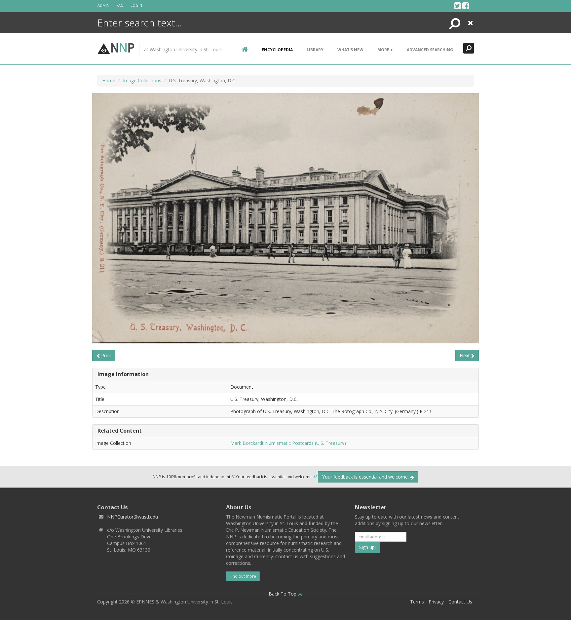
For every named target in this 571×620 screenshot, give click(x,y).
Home (108, 80)
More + (385, 50)
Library (315, 50)
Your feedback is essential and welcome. (366, 477)
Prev (105, 355)
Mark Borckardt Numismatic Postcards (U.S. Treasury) (288, 443)
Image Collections (142, 80)
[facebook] (465, 6)
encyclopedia (277, 50)
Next (465, 355)
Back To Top (283, 594)
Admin (103, 5)
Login (136, 5)
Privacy (436, 602)
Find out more (243, 576)
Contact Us (460, 602)
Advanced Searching (430, 50)
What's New (350, 50)
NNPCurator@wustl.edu (132, 517)
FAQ (120, 5)
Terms (417, 602)
